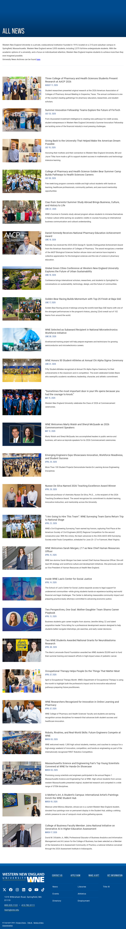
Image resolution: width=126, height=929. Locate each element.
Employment (84, 900)
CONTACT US (57, 875)
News (55, 886)
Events (56, 893)
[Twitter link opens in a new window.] (4, 888)
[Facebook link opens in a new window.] (11, 888)
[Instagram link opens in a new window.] (17, 888)
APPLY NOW (75, 875)
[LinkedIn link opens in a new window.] (24, 888)
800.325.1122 (11, 905)
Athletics (82, 893)
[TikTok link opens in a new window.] (43, 888)
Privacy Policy (21, 923)
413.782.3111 (28, 905)
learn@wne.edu (11, 910)
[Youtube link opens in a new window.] (36, 888)
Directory (57, 900)
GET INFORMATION (115, 875)
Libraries (82, 886)
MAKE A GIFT (94, 875)
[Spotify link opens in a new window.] (30, 888)
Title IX (106, 886)
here (38, 59)
